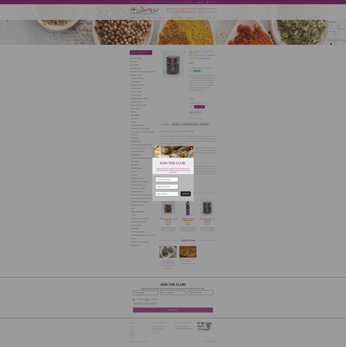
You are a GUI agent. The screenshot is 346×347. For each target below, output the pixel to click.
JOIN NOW (185, 194)
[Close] (191, 148)
